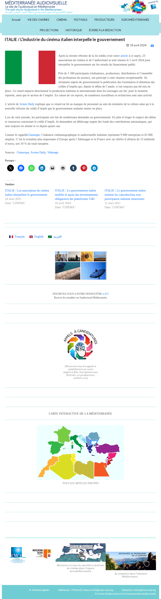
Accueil (16, 19)
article (124, 55)
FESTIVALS (80, 19)
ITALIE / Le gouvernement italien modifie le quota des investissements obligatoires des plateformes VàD (76, 195)
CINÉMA (61, 19)
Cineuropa (23, 152)
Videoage (52, 152)
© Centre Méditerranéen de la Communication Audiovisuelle (125, 593)
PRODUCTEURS (104, 19)
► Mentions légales (39, 589)
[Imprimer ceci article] (152, 45)
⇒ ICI (105, 293)
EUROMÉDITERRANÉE (135, 19)
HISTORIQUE (74, 30)
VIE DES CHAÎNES (38, 19)
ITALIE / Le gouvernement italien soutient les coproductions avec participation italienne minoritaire (125, 195)
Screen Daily (38, 152)
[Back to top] (151, 589)
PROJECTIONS (49, 30)
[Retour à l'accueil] (80, 7)
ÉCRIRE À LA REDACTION (105, 30)
